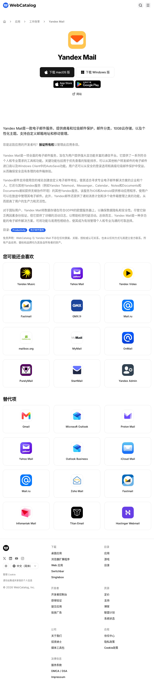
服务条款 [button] (56, 664)
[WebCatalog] (6, 548)
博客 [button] (106, 606)
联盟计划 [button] (109, 612)
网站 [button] (79, 93)
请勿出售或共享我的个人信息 (17, 580)
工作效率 (34, 21)
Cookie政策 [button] (111, 647)
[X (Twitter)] (4, 558)
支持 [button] (106, 600)
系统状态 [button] (109, 618)
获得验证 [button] (56, 600)
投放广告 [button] (56, 612)
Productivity (19, 230)
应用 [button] (106, 553)
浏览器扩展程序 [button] (60, 559)
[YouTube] (16, 558)
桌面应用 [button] (56, 553)
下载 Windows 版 (98, 72)
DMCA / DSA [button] (59, 670)
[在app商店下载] (63, 84)
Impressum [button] (58, 676)
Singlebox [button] (57, 577)
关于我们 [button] (56, 635)
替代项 (9, 399)
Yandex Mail (56, 21)
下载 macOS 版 (59, 72)
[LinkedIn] (10, 558)
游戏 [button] (106, 559)
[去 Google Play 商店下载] (88, 84)
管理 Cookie (9, 574)
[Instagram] (22, 558)
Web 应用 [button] (57, 565)
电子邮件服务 (37, 230)
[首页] (19, 5)
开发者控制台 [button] (59, 594)
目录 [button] (106, 565)
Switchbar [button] (57, 571)
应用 (17, 21)
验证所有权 (46, 144)
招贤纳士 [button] (56, 641)
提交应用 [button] (56, 606)
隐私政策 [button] (109, 641)
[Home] (4, 21)
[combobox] (24, 566)
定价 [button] (106, 594)
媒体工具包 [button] (57, 647)
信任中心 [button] (109, 635)
